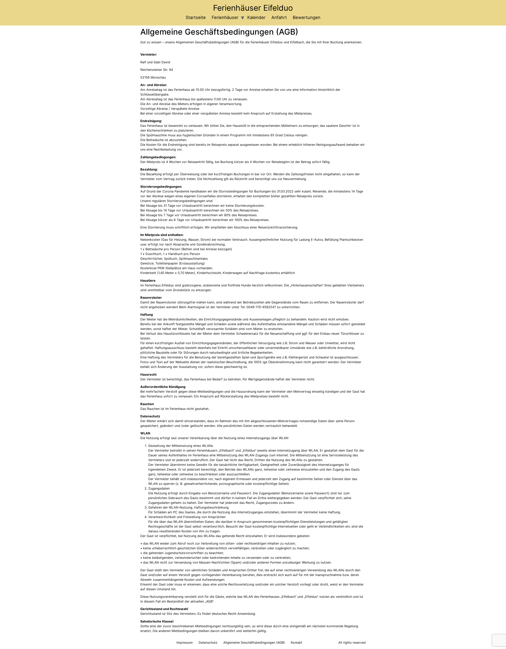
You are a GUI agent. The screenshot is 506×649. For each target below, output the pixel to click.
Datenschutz (208, 642)
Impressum (185, 642)
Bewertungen (306, 17)
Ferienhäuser (225, 17)
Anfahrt (279, 17)
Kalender (256, 17)
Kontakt (296, 642)
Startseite (196, 17)
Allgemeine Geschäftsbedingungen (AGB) (254, 642)
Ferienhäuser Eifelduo (253, 8)
